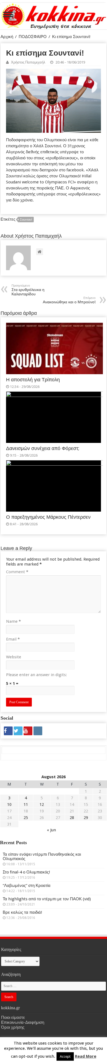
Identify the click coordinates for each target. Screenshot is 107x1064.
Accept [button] (65, 1056)
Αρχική (7, 36)
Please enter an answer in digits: (36, 674)
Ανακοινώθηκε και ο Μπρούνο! (69, 300)
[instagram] (37, 730)
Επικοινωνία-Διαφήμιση (22, 1022)
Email (13, 639)
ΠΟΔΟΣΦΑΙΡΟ (33, 36)
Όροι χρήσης (12, 1027)
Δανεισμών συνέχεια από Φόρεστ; (42, 448)
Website (13, 656)
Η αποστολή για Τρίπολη (33, 379)
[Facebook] (8, 730)
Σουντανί (26, 219)
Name (13, 621)
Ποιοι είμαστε (13, 1017)
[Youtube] (28, 730)
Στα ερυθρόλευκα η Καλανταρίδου (28, 290)
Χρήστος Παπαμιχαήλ (28, 62)
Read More (85, 1056)
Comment (17, 571)
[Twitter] (18, 730)
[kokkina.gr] (54, 15)
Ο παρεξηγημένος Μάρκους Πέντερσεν (48, 517)
